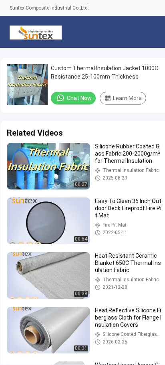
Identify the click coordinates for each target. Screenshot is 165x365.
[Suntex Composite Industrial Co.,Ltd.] (36, 32)
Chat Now (79, 98)
